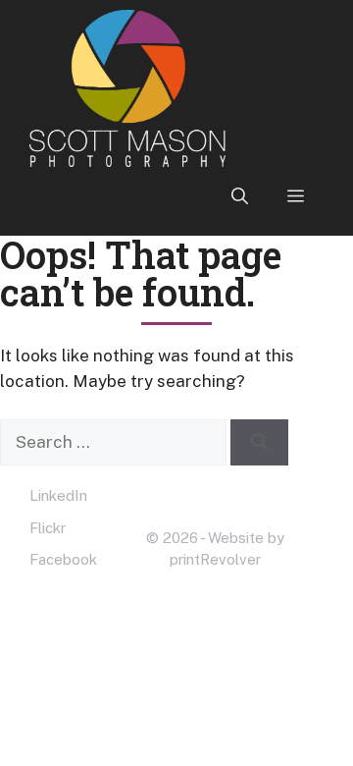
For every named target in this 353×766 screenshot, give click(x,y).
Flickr (47, 528)
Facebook (63, 559)
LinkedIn (58, 495)
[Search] (259, 442)
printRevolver (215, 559)
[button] (240, 196)
